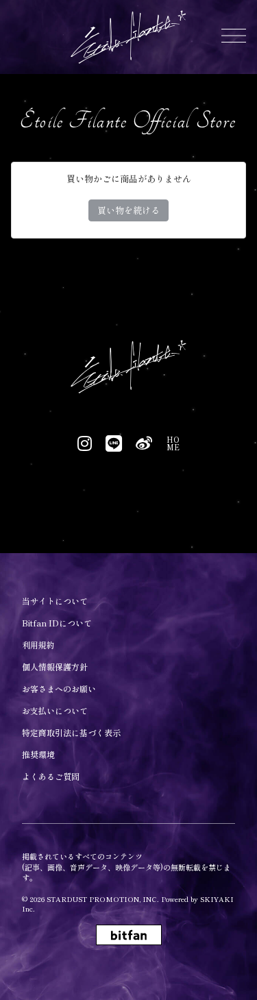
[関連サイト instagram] (84, 443)
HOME (173, 443)
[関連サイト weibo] (144, 443)
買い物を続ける (128, 210)
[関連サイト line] (114, 443)
